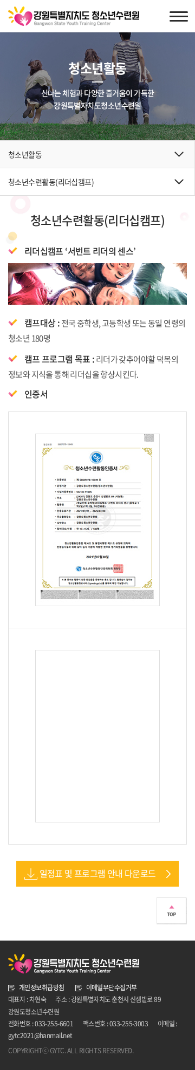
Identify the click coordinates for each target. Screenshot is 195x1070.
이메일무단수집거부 (111, 987)
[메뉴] (178, 16)
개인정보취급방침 (41, 987)
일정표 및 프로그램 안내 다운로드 (97, 873)
